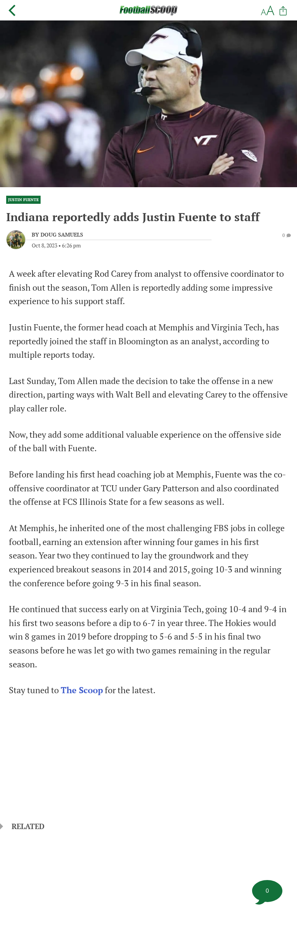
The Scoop (82, 690)
